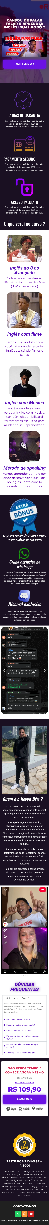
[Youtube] (31, 1214)
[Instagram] (24, 1214)
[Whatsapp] (18, 1214)
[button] (24, 45)
